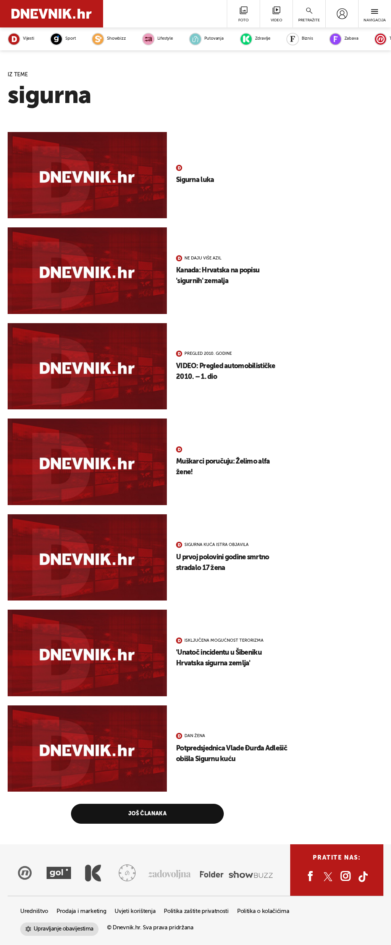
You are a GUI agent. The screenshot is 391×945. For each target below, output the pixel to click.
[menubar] (342, 13)
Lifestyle (165, 39)
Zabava (351, 39)
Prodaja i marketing (81, 911)
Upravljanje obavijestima (64, 929)
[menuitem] (342, 14)
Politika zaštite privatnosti (196, 911)
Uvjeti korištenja (135, 911)
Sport (70, 39)
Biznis (307, 39)
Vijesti (28, 39)
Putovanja (214, 39)
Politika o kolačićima (263, 911)
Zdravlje (262, 39)
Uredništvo (34, 911)
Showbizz (116, 39)
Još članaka (147, 813)
